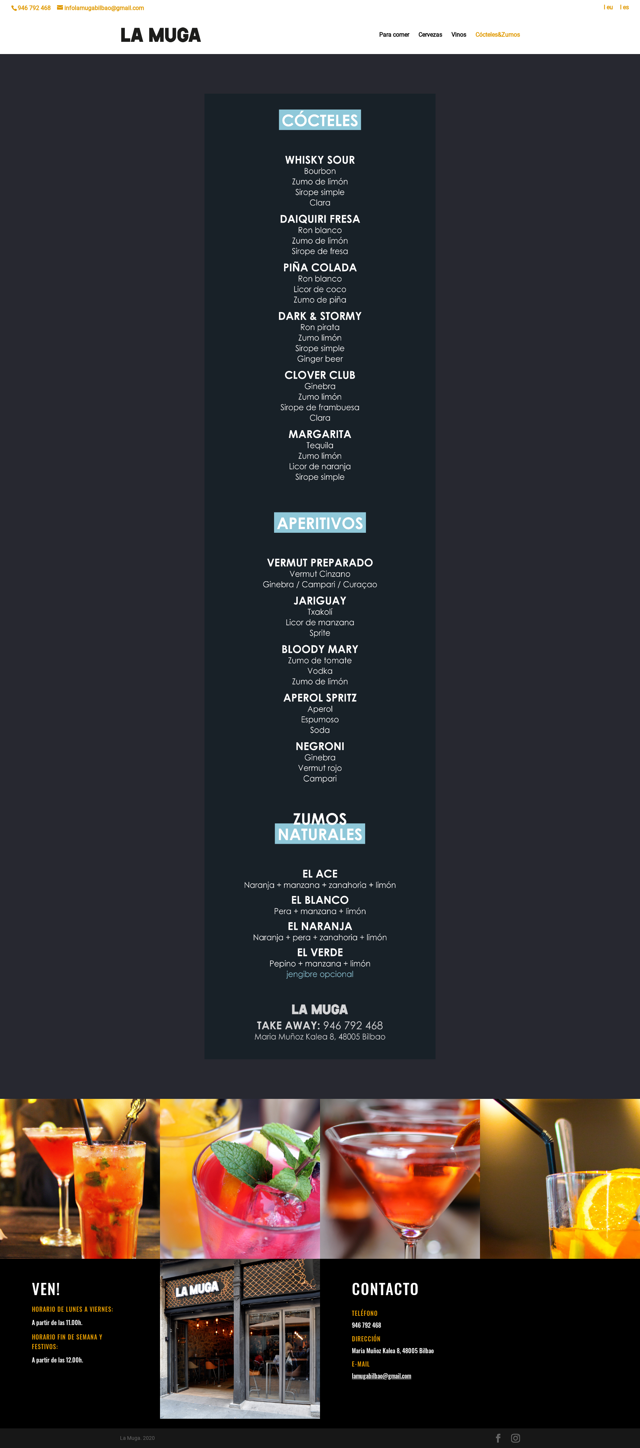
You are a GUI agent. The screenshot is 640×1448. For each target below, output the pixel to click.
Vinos (458, 35)
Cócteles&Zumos (498, 35)
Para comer (394, 35)
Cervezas (430, 35)
